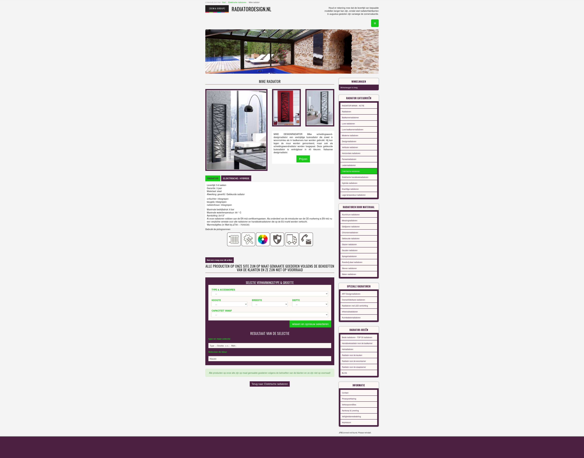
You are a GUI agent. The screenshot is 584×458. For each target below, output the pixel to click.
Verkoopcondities (349, 404)
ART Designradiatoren (351, 293)
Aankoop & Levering (350, 410)
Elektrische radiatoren (237, 2)
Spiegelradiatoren (349, 256)
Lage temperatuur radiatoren (354, 195)
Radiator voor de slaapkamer (354, 367)
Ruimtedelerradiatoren (351, 317)
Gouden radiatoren (350, 250)
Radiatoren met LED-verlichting (355, 305)
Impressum (346, 422)
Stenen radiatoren (349, 268)
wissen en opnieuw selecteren (310, 324)
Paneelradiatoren (349, 159)
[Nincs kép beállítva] (286, 107)
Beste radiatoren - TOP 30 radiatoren (357, 337)
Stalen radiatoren (349, 274)
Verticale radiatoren (350, 147)
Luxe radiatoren (348, 123)
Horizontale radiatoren (351, 153)
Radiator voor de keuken (352, 355)
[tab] (212, 178)
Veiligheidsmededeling (351, 416)
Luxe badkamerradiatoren (352, 129)
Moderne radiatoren (350, 135)
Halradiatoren (347, 349)
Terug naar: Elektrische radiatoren (270, 384)
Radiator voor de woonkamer (354, 361)
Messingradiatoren (349, 220)
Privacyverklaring (349, 398)
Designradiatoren (349, 141)
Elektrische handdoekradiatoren (355, 177)
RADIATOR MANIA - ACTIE (353, 105)
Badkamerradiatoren (350, 117)
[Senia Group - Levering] (292, 239)
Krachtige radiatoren (350, 189)
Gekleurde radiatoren (351, 238)
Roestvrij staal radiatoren (352, 262)
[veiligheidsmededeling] (277, 239)
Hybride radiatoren (349, 183)
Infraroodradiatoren (350, 311)
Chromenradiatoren (350, 232)
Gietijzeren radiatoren (351, 226)
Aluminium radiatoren (351, 214)
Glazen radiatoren (349, 244)
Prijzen (303, 159)
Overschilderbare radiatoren (353, 299)
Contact (345, 392)
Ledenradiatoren (349, 165)
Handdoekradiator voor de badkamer (357, 343)
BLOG (344, 373)
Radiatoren (346, 111)
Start (224, 2)
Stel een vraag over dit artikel (219, 260)
